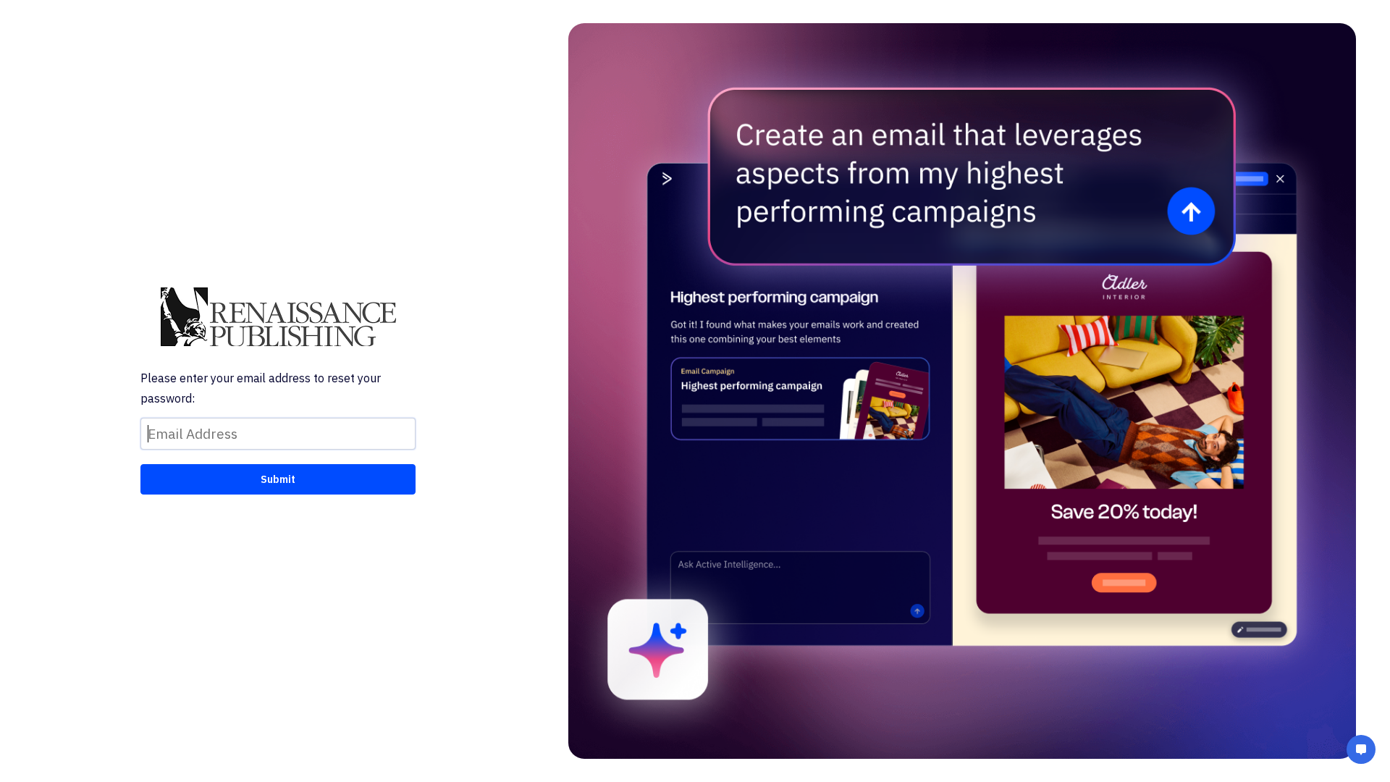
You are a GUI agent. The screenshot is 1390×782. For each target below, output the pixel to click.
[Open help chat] (1361, 751)
